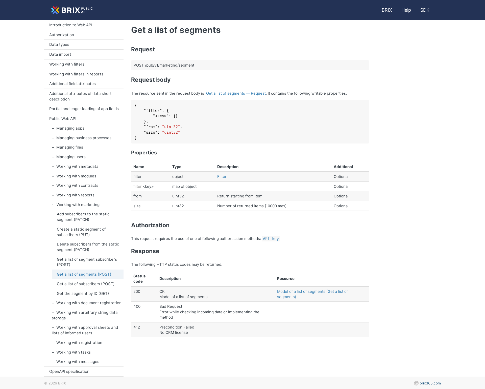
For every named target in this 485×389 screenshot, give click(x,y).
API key (271, 238)
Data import (60, 54)
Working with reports (75, 195)
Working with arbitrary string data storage (85, 315)
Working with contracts (77, 185)
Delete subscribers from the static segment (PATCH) (88, 247)
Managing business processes (83, 137)
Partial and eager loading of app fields (84, 108)
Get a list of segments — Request (236, 93)
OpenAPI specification (69, 371)
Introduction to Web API (70, 25)
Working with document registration (89, 302)
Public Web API (62, 118)
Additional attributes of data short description (80, 96)
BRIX (387, 10)
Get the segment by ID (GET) (83, 293)
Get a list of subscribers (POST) (86, 283)
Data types (59, 44)
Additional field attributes (72, 83)
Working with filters (66, 64)
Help (406, 10)
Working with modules (76, 176)
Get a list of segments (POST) (84, 274)
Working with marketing (78, 204)
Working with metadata (77, 166)
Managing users (71, 156)
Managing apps (70, 128)
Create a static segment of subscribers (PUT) (81, 232)
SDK (424, 10)
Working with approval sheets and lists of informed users (85, 330)
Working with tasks (73, 352)
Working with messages (77, 361)
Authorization (61, 34)
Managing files (69, 147)
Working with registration (79, 342)
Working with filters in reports (76, 74)
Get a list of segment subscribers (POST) (87, 262)
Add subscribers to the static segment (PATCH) (83, 217)
